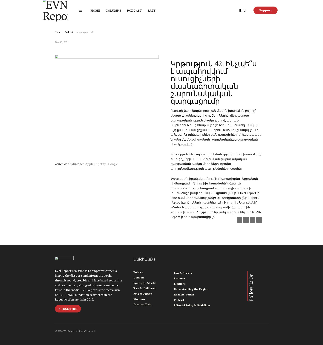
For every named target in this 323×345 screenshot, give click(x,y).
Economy (179, 278)
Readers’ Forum (184, 294)
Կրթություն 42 (85, 32)
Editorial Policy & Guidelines (192, 305)
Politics (138, 272)
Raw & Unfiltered (144, 288)
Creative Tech (142, 304)
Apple (89, 164)
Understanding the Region (191, 289)
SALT (152, 10)
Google (113, 164)
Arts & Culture (142, 293)
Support (265, 10)
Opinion (138, 277)
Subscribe (68, 309)
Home (95, 10)
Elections (139, 299)
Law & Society (183, 273)
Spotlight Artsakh (144, 283)
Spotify (101, 164)
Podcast (134, 10)
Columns (113, 10)
